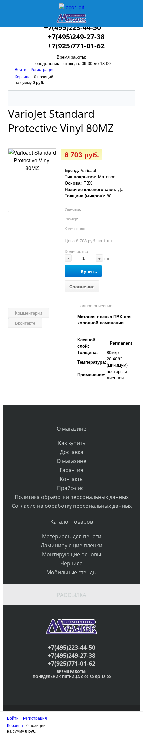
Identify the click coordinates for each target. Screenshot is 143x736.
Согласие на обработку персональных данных (72, 505)
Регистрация (43, 69)
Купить (89, 271)
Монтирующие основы (71, 554)
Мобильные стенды (71, 572)
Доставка (71, 452)
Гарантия (71, 470)
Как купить (71, 443)
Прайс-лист (71, 488)
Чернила (71, 563)
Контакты (72, 479)
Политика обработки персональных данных (72, 497)
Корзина (23, 76)
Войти (21, 69)
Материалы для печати (71, 536)
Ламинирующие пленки (71, 545)
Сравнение (82, 286)
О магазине (71, 461)
